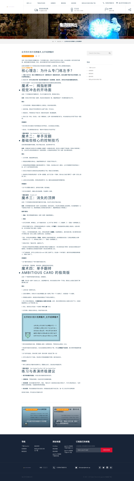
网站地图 (55, 448)
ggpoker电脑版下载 (106, 477)
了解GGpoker (41, 3)
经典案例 (53, 3)
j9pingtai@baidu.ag (84, 467)
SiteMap (55, 446)
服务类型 (73, 3)
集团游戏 (63, 3)
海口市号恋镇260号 (125, 3)
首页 (53, 41)
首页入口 (29, 3)
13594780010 (109, 3)
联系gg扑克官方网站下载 (89, 3)
